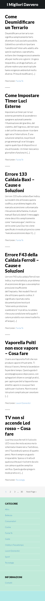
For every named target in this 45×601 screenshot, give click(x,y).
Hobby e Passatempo (14, 545)
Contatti (8, 582)
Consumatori (10, 521)
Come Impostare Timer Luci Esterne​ (22, 101)
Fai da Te (19, 81)
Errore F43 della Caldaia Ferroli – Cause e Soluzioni (22, 263)
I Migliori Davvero (22, 4)
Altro (7, 509)
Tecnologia (20, 480)
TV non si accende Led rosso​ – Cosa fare (18, 426)
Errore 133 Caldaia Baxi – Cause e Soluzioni (19, 182)
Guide (7, 539)
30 (22, 491)
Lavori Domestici (23, 403)
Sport (7, 556)
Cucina (8, 527)
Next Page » (31, 492)
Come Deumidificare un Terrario (19, 22)
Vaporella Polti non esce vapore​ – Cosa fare (21, 348)
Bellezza (8, 515)
